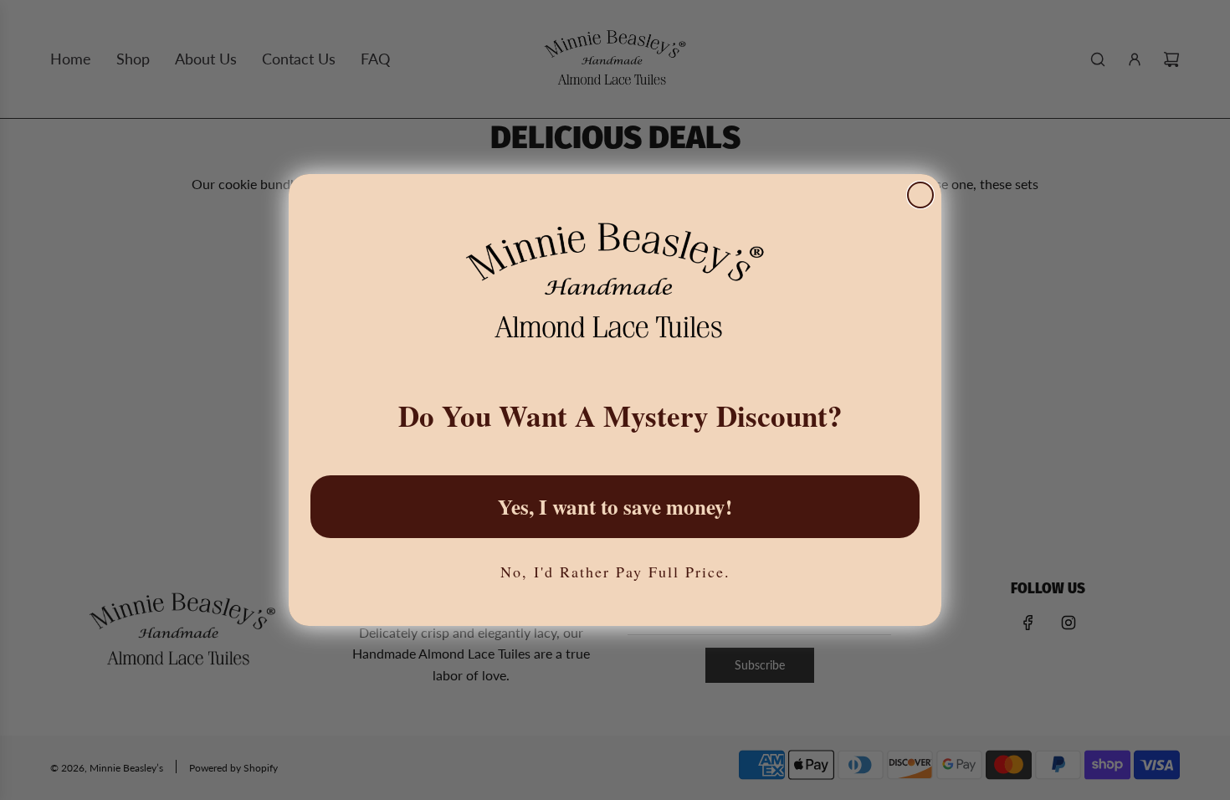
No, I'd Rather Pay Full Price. (615, 572)
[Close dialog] (920, 195)
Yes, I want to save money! (615, 506)
